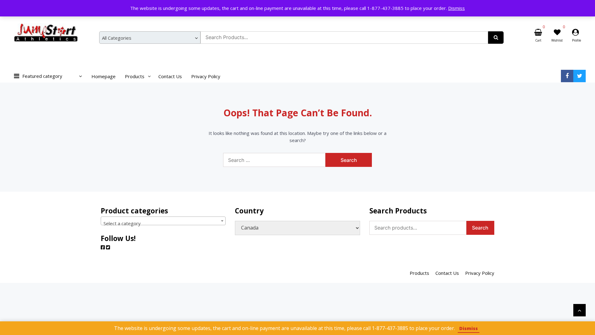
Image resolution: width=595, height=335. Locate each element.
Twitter (579, 76)
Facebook (567, 76)
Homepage (103, 76)
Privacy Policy (205, 76)
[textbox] (163, 223)
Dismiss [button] (456, 8)
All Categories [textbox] (116, 38)
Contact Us (170, 76)
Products (134, 76)
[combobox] (150, 37)
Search (480, 228)
